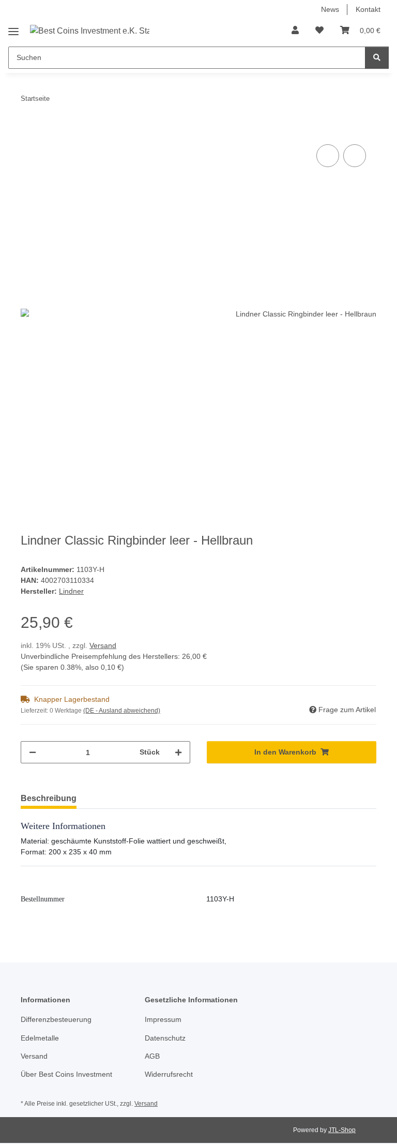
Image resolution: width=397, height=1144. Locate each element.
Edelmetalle (40, 1038)
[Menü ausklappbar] (13, 27)
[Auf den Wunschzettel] (354, 155)
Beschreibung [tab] (49, 798)
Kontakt (368, 9)
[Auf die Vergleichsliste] (327, 155)
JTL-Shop (342, 1130)
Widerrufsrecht (169, 1074)
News (330, 9)
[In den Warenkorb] (29, 130)
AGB (152, 1056)
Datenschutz (165, 1038)
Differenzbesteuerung (56, 1019)
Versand (102, 645)
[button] (295, 30)
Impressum (163, 1019)
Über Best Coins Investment (66, 1074)
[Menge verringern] (32, 752)
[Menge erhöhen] (178, 752)
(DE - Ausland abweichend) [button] (121, 710)
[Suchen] (377, 58)
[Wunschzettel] (319, 30)
